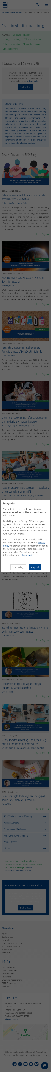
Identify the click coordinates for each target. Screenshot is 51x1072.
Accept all (35, 567)
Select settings (18, 567)
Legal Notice (28, 555)
